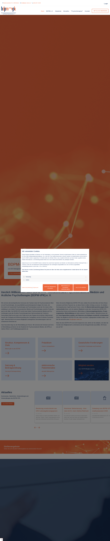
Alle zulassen (81, 287)
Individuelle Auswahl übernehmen (65, 287)
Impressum (35, 287)
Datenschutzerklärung (27, 287)
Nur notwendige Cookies (50, 287)
